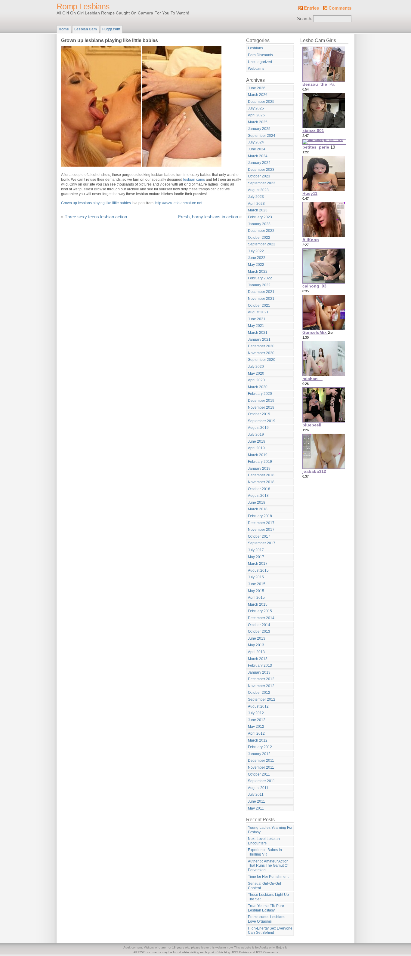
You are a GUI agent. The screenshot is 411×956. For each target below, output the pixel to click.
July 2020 (256, 366)
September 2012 (261, 699)
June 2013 (256, 638)
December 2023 (261, 170)
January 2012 (259, 754)
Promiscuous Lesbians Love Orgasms (266, 919)
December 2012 (261, 679)
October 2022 (259, 237)
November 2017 (261, 529)
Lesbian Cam (85, 29)
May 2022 (256, 265)
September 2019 (261, 421)
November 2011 (261, 767)
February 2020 (260, 394)
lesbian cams (194, 179)
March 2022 (257, 271)
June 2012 (256, 720)
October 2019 (259, 414)
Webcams (256, 68)
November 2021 (261, 299)
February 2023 (260, 217)
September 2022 (261, 244)
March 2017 (257, 563)
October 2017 (259, 536)
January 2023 (259, 224)
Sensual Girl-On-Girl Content (264, 885)
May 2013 (256, 645)
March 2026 (257, 95)
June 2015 (256, 584)
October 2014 (259, 625)
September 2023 (261, 183)
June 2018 (256, 502)
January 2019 (259, 468)
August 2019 (258, 428)
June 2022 (256, 258)
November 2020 (261, 353)
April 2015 (256, 597)
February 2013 (260, 665)
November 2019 (261, 407)
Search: (304, 18)
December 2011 (261, 760)
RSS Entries (240, 952)
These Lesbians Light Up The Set (268, 897)
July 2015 (256, 577)
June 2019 (256, 441)
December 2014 (261, 618)
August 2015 (258, 570)
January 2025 (259, 129)
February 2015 (260, 611)
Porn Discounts (260, 55)
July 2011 (256, 794)
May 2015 (256, 591)
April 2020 (256, 380)
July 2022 (256, 251)
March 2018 (257, 509)
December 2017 (261, 523)
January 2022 (259, 285)
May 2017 (256, 557)
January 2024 (259, 163)
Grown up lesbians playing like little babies (96, 203)
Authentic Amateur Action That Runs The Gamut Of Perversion (268, 865)
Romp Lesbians (83, 6)
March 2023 (257, 210)
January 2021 (259, 339)
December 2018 (261, 475)
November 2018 (261, 482)
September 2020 (261, 360)
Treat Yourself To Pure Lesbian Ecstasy (266, 908)
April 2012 (256, 733)
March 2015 (257, 604)
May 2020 (256, 373)
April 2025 (256, 115)
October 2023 (259, 176)
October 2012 (259, 692)
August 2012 (258, 706)
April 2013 (256, 652)
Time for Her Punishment (268, 877)
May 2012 (256, 726)
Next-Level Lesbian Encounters (264, 841)
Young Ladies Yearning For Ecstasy (270, 829)
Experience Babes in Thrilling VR (265, 852)
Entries (311, 8)
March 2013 (257, 659)
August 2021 (258, 312)
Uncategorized (260, 62)
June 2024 (256, 149)
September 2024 (261, 136)
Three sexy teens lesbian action (96, 216)
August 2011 (258, 788)
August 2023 (258, 190)
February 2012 (260, 747)
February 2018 (260, 516)
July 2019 (256, 434)
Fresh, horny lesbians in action (208, 216)
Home (64, 29)
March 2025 (257, 122)
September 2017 (261, 543)
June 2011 (256, 801)
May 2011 (256, 808)
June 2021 (256, 319)
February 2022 (260, 278)
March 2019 (257, 455)
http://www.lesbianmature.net (178, 203)
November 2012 (261, 686)
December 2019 (261, 400)
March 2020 (257, 387)
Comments (340, 8)
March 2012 (257, 740)
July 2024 (256, 142)
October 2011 (259, 774)
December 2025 (261, 102)
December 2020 (261, 346)
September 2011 (261, 781)
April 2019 (256, 448)
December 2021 (261, 292)
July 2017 (256, 550)
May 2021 (256, 326)
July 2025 (256, 108)
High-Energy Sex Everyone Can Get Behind (270, 930)
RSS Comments (267, 952)
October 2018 (259, 489)
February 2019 (260, 462)
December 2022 (261, 231)
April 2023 (256, 203)
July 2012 (256, 713)
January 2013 (259, 672)
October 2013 (259, 631)
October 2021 (259, 305)
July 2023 (256, 197)
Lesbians (255, 48)
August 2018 (258, 495)
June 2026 (256, 88)
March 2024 (257, 156)
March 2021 (257, 332)
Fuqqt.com (111, 29)
